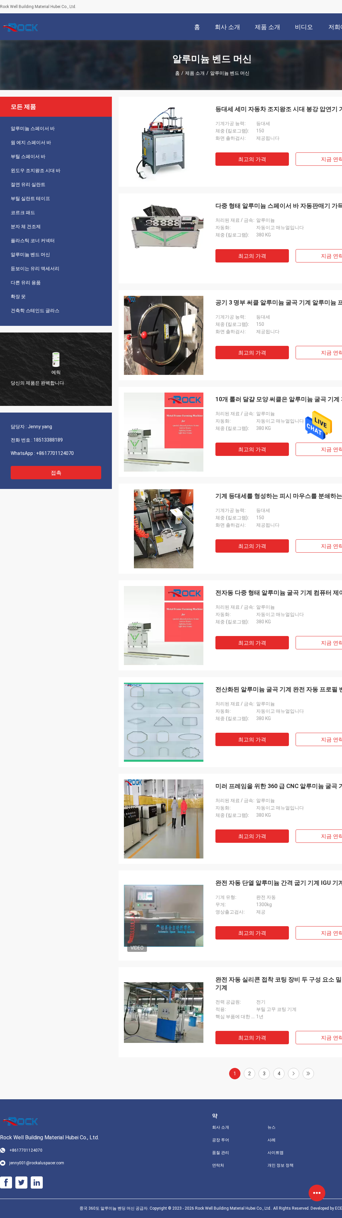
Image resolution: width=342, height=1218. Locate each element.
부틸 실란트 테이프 (30, 198)
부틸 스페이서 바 (28, 156)
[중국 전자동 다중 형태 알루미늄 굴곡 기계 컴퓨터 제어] (163, 625)
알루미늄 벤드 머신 (30, 254)
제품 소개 (195, 73)
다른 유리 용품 (26, 282)
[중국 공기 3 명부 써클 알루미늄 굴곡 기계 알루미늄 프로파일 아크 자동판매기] (163, 335)
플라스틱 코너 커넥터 (33, 240)
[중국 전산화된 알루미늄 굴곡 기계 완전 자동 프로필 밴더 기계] (163, 722)
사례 (272, 1140)
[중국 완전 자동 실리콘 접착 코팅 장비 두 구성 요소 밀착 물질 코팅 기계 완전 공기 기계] (163, 1012)
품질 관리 (220, 1152)
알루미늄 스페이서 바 (33, 128)
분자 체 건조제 (26, 226)
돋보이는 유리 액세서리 (35, 268)
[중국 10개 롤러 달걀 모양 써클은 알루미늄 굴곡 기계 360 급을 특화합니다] (163, 432)
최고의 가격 (252, 159)
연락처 (218, 1165)
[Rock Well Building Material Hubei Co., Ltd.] (21, 26)
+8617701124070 (55, 453)
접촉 (56, 473)
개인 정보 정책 (281, 1165)
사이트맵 (276, 1152)
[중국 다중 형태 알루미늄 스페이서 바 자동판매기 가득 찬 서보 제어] (163, 238)
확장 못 (18, 296)
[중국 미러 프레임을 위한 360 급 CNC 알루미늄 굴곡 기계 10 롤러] (163, 818)
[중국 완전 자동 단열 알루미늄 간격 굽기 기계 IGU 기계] (163, 915)
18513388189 (48, 440)
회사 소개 (220, 1127)
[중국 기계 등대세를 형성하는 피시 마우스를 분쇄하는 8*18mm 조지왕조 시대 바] (164, 528)
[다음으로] (293, 1073)
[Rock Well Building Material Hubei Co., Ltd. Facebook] (6, 1183)
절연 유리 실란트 (28, 184)
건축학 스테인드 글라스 (35, 310)
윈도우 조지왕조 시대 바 (35, 170)
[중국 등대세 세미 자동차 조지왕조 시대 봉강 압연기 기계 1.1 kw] (163, 141)
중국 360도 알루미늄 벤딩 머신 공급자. (114, 1208)
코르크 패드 (23, 212)
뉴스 (272, 1127)
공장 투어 (220, 1140)
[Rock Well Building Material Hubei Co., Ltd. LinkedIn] (37, 1183)
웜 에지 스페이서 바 (31, 142)
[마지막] (308, 1073)
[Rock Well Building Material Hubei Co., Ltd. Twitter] (21, 1183)
